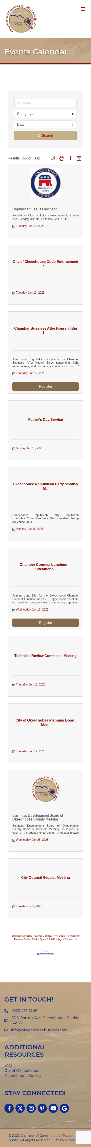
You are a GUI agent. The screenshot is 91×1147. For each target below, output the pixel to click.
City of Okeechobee (21, 1070)
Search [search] (47, 135)
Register (45, 386)
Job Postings (56, 939)
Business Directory (22, 935)
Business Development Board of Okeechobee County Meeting (37, 817)
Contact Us (71, 939)
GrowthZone (75, 1140)
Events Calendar (43, 935)
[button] (53, 158)
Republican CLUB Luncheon (35, 209)
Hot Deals (60, 935)
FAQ (8, 1065)
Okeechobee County (23, 1076)
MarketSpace (39, 939)
